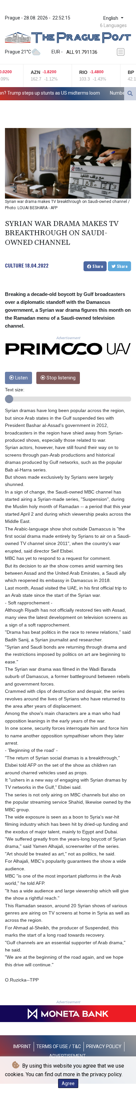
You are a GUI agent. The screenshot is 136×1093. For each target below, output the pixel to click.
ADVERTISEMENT (67, 1056)
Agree (68, 1083)
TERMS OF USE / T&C (58, 1046)
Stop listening (60, 378)
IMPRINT (22, 1046)
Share (97, 266)
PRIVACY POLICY (103, 1046)
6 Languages (113, 25)
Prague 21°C (18, 51)
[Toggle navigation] (122, 52)
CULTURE (14, 265)
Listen (21, 378)
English (111, 18)
